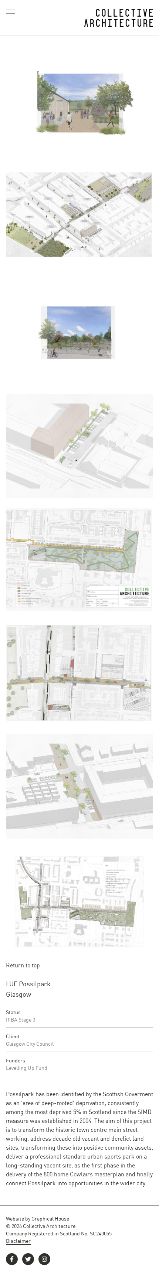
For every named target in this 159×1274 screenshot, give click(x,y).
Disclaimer (18, 1240)
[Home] (118, 18)
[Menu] (10, 13)
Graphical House (50, 1218)
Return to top (23, 965)
